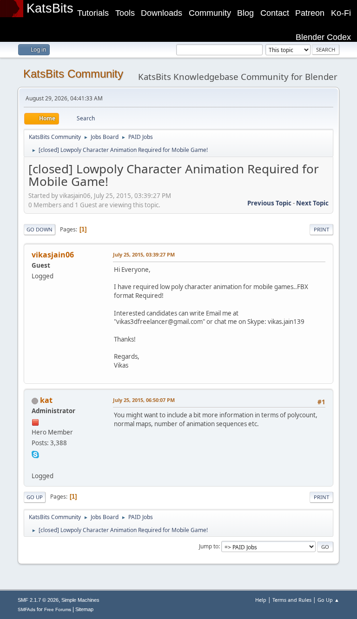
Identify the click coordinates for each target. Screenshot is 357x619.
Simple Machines (80, 600)
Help (260, 599)
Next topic (312, 203)
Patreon (309, 13)
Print (321, 229)
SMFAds (26, 609)
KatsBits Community (73, 73)
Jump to (208, 546)
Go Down (39, 229)
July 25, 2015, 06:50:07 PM (144, 399)
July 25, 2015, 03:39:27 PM (144, 254)
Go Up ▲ (328, 599)
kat (46, 400)
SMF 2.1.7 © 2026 (38, 600)
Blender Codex (323, 37)
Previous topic (269, 203)
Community (210, 13)
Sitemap (84, 609)
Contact (274, 13)
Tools (125, 13)
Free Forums (57, 609)
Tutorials (93, 13)
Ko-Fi (341, 13)
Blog (245, 13)
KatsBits (49, 8)
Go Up (34, 497)
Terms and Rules (291, 599)
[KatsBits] (35, 464)
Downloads (161, 13)
